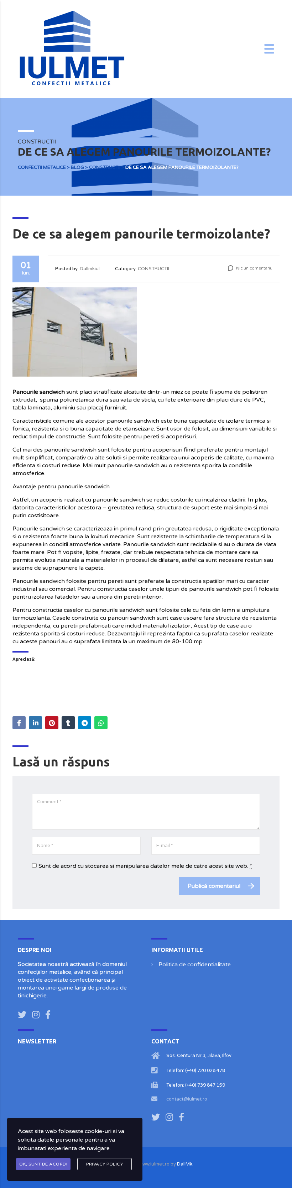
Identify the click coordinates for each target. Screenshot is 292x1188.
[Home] (71, 48)
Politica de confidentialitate (194, 964)
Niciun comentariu (253, 268)
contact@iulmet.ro (186, 1099)
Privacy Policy (104, 1164)
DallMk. (185, 1164)
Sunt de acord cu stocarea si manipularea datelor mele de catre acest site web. (145, 866)
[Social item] (22, 1015)
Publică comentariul (214, 886)
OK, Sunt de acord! (43, 1164)
